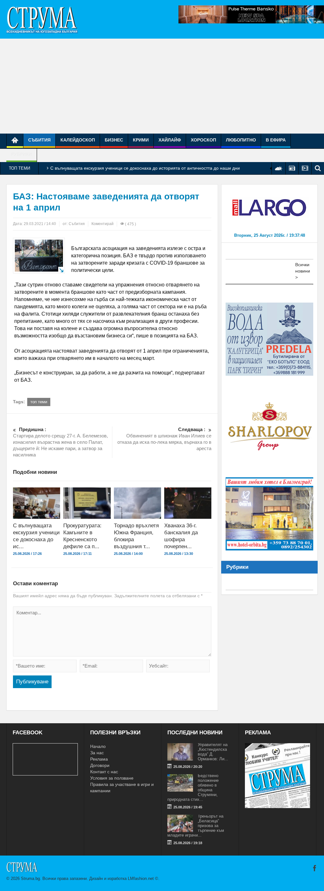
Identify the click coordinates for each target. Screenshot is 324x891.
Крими (141, 139)
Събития (39, 139)
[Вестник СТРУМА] (42, 19)
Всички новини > (302, 271)
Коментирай (102, 224)
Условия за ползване (112, 778)
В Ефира (276, 139)
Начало (98, 746)
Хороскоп (203, 139)
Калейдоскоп (77, 139)
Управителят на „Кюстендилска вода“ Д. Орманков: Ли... (213, 751)
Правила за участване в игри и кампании (122, 787)
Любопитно (241, 139)
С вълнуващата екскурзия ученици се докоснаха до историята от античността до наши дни (145, 168)
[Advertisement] (162, 86)
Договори (99, 765)
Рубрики (21, 154)
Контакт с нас (104, 771)
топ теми (38, 401)
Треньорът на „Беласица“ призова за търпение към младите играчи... (195, 826)
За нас (97, 752)
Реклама (99, 759)
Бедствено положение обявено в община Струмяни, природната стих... (193, 787)
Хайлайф (170, 139)
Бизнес (114, 139)
